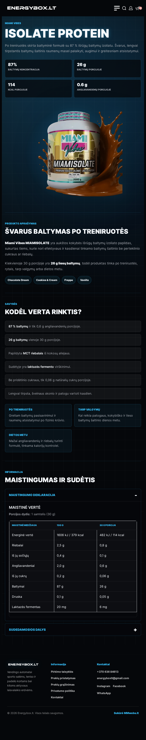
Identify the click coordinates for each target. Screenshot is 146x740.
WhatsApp (104, 693)
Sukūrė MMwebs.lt (126, 713)
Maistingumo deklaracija (32, 495)
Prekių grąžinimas (63, 684)
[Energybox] (23, 666)
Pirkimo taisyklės (62, 671)
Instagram (103, 686)
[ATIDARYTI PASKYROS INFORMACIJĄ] (131, 8)
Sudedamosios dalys (27, 629)
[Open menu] (117, 8)
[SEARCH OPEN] (124, 8)
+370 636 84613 (107, 671)
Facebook (119, 686)
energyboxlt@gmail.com (113, 678)
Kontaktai (57, 697)
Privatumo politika (63, 690)
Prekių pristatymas (63, 678)
